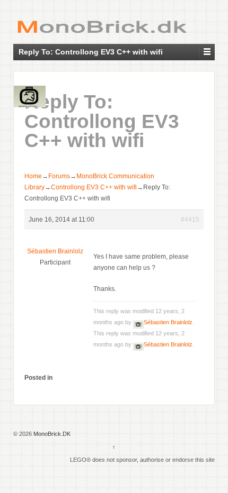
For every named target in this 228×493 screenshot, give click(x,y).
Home (33, 176)
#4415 (190, 219)
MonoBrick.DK (51, 434)
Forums (59, 176)
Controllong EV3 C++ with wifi (94, 187)
